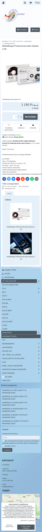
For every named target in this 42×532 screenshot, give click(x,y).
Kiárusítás (6, 380)
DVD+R (4, 307)
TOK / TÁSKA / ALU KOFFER (11, 355)
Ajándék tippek (10, 270)
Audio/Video (25, 186)
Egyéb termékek (8, 373)
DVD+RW (5, 314)
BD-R (4, 292)
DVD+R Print (7, 310)
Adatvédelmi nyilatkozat (27, 520)
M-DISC (4, 325)
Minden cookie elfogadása (26, 527)
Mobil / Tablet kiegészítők (12, 366)
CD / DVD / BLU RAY (11, 186)
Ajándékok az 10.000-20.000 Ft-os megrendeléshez (14, 397)
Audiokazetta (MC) (10, 188)
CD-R (4, 288)
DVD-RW (5, 303)
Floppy (4, 329)
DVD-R (4, 296)
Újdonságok (9, 277)
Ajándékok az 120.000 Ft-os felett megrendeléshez (15, 422)
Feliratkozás (7, 450)
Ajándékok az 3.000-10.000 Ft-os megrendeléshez (14, 391)
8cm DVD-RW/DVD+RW (10, 285)
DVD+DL (5, 318)
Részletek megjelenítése (9, 525)
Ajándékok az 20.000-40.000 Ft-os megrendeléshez (14, 403)
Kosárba (31, 116)
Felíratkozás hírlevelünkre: (10, 434)
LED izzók (8, 377)
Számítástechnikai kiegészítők (14, 369)
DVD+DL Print (7, 321)
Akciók (7, 274)
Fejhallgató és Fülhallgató (13, 358)
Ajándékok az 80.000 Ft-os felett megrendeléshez (15, 416)
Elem (4, 362)
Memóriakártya (8, 344)
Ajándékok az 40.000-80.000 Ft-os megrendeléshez (14, 410)
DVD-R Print (6, 299)
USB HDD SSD (7, 351)
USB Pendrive (7, 347)
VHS (3, 340)
